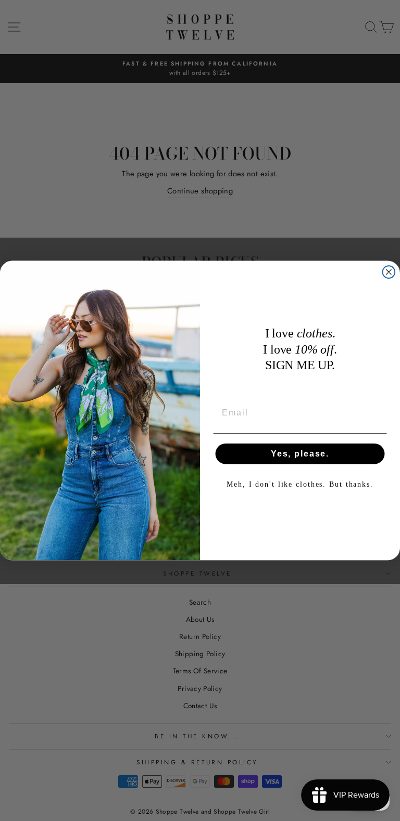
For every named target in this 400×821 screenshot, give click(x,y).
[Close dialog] (389, 272)
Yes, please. (300, 453)
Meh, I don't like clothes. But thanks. (300, 484)
